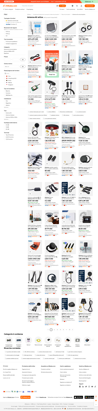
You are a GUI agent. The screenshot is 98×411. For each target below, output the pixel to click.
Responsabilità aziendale (9, 375)
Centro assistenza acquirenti (67, 369)
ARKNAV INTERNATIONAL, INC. (86, 144)
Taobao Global (55, 404)
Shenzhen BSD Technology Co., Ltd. (86, 235)
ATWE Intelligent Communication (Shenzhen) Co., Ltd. (86, 102)
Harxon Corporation (32, 177)
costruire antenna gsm (49, 358)
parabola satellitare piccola (12, 358)
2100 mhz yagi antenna (73, 355)
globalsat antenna (55, 115)
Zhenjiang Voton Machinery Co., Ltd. (35, 75)
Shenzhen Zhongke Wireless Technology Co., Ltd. (52, 106)
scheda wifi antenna (40, 355)
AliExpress (27, 404)
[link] (96, 396)
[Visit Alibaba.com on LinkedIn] (83, 386)
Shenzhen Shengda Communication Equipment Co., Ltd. (52, 204)
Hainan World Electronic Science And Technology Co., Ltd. (52, 234)
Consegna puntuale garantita (29, 375)
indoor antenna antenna (35, 118)
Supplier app (43, 397)
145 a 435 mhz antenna (30, 351)
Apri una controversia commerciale (65, 375)
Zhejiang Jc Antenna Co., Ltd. (35, 102)
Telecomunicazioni (65, 14)
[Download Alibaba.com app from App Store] (78, 397)
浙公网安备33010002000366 (74, 408)
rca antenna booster (81, 111)
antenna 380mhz (52, 111)
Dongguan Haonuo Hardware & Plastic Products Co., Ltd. (86, 204)
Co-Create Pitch (7, 372)
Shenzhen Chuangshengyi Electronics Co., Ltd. (69, 45)
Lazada (49, 404)
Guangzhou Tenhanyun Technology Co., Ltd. (69, 232)
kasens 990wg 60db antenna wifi (57, 355)
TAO (61, 404)
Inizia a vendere (82, 372)
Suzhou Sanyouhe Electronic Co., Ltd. (69, 102)
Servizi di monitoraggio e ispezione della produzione (28, 381)
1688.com (33, 404)
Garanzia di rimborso (27, 372)
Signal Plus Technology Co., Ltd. (86, 72)
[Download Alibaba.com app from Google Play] (90, 397)
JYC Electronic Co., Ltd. (67, 174)
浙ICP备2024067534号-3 (88, 408)
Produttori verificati (45, 369)
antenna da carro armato (80, 358)
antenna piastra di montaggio (13, 355)
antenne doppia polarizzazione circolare (31, 358)
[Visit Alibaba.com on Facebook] (80, 386)
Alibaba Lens (11, 397)
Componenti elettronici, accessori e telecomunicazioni (46, 14)
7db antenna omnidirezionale (66, 111)
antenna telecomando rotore (45, 351)
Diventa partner (82, 380)
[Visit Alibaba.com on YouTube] (92, 386)
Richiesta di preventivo (46, 372)
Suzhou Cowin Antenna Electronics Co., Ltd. (52, 147)
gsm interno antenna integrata (75, 351)
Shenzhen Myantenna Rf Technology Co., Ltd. (69, 75)
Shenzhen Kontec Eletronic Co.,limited (35, 144)
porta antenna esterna (78, 115)
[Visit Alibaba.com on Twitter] (86, 386)
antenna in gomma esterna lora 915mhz (38, 115)
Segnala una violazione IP (66, 382)
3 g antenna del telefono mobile (13, 351)
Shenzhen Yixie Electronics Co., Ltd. (35, 235)
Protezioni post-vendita (27, 378)
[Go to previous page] (48, 329)
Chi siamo (5, 366)
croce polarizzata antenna (50, 118)
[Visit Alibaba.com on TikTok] (95, 386)
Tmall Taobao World (41, 404)
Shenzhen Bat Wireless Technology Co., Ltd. (69, 146)
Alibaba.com (69, 397)
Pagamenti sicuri (26, 369)
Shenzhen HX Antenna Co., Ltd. (52, 174)
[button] (57, 6)
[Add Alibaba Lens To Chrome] (25, 397)
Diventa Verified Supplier (85, 378)
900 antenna (66, 115)
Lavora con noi (6, 378)
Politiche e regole (26, 385)
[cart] (77, 6)
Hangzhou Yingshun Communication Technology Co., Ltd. (69, 204)
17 (69, 329)
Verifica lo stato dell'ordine (85, 375)
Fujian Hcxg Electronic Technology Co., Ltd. (86, 174)
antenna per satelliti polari (64, 358)
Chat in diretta (63, 372)
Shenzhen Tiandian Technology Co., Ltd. (86, 42)
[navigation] (14, 172)
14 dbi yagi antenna (28, 355)
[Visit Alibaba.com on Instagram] (89, 386)
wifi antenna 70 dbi (60, 351)
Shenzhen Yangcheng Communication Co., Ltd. (52, 43)
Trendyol (65, 404)
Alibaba (29, 14)
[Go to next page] (72, 329)
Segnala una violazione (65, 385)
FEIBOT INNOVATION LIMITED (35, 264)
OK (23, 59)
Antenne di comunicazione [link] (79, 14)
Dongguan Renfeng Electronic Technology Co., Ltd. (35, 44)
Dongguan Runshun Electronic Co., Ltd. (35, 205)
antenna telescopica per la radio (37, 111)
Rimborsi (62, 379)
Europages (71, 404)
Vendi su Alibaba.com (84, 369)
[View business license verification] (63, 408)
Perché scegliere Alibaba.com (10, 369)
